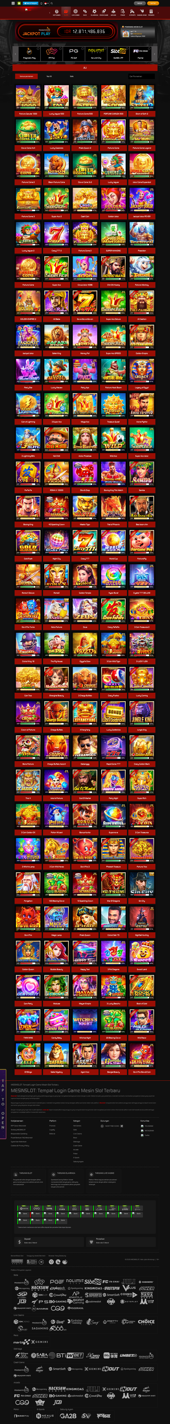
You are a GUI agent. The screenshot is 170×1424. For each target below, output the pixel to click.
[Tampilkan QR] (122, 1126)
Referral (52, 1134)
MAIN (143, 1051)
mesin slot (46, 1110)
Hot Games (56, 15)
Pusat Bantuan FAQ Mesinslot (21, 1138)
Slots (66, 15)
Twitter (147, 1135)
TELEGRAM (149, 1126)
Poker (123, 15)
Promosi (151, 15)
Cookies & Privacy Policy (20, 1146)
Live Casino (75, 15)
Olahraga (94, 15)
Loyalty (52, 1130)
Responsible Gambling (19, 1134)
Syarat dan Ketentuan (18, 1142)
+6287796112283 (112, 1126)
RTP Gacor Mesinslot (18, 1126)
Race (85, 15)
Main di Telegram (32, 3)
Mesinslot (14, 1096)
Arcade (113, 15)
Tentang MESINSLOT (18, 1130)
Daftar (153, 3)
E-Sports (132, 15)
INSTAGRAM (149, 1131)
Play (45, 34)
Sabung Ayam (141, 15)
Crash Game (104, 15)
